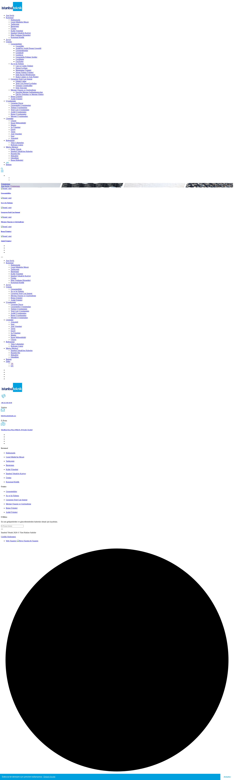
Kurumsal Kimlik (17, 37)
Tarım (13, 132)
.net (7, 162)
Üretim (13, 29)
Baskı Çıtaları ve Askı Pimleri (27, 77)
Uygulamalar (11, 101)
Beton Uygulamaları (18, 114)
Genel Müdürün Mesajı (20, 22)
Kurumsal (9, 18)
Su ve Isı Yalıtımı (17, 64)
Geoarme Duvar (17, 103)
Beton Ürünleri (16, 97)
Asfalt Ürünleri (16, 99)
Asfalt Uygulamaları (18, 112)
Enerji (13, 129)
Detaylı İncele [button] (49, 777)
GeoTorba (19, 61)
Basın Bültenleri (17, 160)
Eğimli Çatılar (21, 81)
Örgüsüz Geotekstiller (24, 86)
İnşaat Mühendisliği (18, 123)
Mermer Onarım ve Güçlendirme (23, 90)
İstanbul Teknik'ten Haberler (22, 151)
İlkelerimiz (15, 26)
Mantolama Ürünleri (23, 70)
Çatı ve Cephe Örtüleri (24, 66)
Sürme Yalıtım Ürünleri (24, 72)
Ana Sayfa (10, 15)
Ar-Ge (8, 40)
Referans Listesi (17, 145)
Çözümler (9, 118)
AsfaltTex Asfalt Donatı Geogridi (28, 48)
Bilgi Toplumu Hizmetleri (20, 35)
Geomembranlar (22, 50)
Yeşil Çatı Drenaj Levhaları (26, 83)
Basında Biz (15, 154)
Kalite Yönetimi (17, 31)
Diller (8, 361)
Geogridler (20, 46)
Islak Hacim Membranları (25, 75)
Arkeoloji (14, 138)
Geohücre (19, 55)
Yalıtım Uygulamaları (19, 108)
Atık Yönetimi (16, 134)
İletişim (8, 165)
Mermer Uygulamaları (19, 116)
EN (12, 366)
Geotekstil (19, 53)
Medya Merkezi (12, 147)
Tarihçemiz (15, 24)
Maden (13, 125)
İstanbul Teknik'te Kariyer (21, 33)
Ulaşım (13, 121)
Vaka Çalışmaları (17, 143)
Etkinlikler (15, 158)
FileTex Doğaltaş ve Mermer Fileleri (30, 94)
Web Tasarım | (11, 541)
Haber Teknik (16, 149)
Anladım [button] (227, 777)
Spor (12, 136)
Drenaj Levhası (21, 68)
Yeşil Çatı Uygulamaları (20, 110)
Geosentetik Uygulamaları (21, 105)
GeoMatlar (20, 59)
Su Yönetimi (15, 127)
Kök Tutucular (21, 88)
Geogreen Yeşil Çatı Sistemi (21, 79)
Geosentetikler (16, 44)
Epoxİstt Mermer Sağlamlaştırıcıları (29, 92)
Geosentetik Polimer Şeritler (26, 57)
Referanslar (10, 140)
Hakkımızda (15, 20)
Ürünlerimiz (5, 184)
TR (12, 364)
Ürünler (9, 42)
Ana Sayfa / (6, 186)
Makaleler (14, 156)
